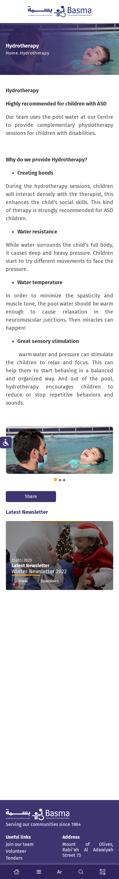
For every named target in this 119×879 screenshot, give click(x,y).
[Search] (81, 872)
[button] (55, 479)
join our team (20, 844)
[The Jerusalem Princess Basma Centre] (59, 11)
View (23, 581)
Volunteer (16, 851)
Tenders (14, 858)
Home (12, 53)
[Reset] (6, 442)
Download (49, 581)
